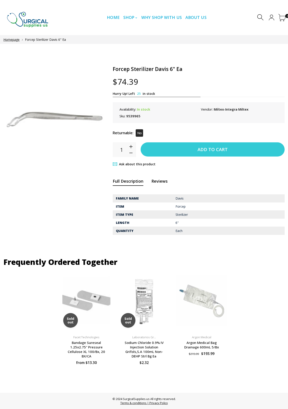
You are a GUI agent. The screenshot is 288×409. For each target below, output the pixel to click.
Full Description (128, 181)
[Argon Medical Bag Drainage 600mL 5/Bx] (201, 301)
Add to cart (213, 149)
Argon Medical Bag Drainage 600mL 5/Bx (201, 344)
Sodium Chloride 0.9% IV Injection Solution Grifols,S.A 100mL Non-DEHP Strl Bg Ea (144, 349)
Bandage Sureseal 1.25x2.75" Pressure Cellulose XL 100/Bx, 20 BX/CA (86, 349)
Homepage (11, 39)
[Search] (261, 17)
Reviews (159, 181)
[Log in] (271, 17)
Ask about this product (137, 164)
